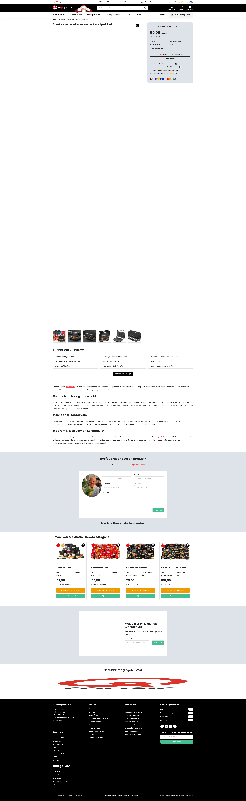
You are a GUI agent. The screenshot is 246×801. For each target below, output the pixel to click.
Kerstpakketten (58, 15)
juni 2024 (56, 760)
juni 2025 (56, 751)
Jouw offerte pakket (182, 15)
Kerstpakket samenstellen (134, 712)
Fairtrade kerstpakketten (133, 728)
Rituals (127, 15)
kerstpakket (70, 387)
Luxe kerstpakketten (132, 715)
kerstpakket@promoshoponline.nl (65, 717)
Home (54, 19)
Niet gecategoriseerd (60, 781)
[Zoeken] (145, 8)
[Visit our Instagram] (170, 726)
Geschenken (62, 19)
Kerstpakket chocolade (133, 734)
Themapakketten (93, 15)
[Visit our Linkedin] (175, 726)
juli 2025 (56, 747)
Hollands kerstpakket (132, 718)
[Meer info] (176, 64)
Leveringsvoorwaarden (97, 731)
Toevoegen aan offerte (69, 590)
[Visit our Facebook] (162, 726)
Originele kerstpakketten (133, 725)
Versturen (158, 510)
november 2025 (58, 738)
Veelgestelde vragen (96, 738)
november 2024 (58, 754)
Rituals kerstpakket (131, 731)
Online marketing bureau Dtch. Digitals (181, 795)
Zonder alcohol (76, 15)
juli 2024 (56, 757)
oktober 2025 (57, 741)
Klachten (92, 734)
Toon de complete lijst (123, 374)
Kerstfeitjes (57, 778)
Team (55, 784)
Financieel (56, 772)
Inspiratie (56, 775)
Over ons (137, 15)
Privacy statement (95, 728)
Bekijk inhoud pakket (158, 48)
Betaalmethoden (95, 722)
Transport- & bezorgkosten (98, 718)
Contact (162, 15)
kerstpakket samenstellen (117, 523)
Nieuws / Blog (93, 715)
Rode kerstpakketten (132, 722)
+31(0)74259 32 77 (138, 465)
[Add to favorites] (137, 25)
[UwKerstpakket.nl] (62, 7)
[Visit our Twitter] (166, 726)
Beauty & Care (112, 15)
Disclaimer (92, 725)
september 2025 (58, 744)
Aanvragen (158, 642)
